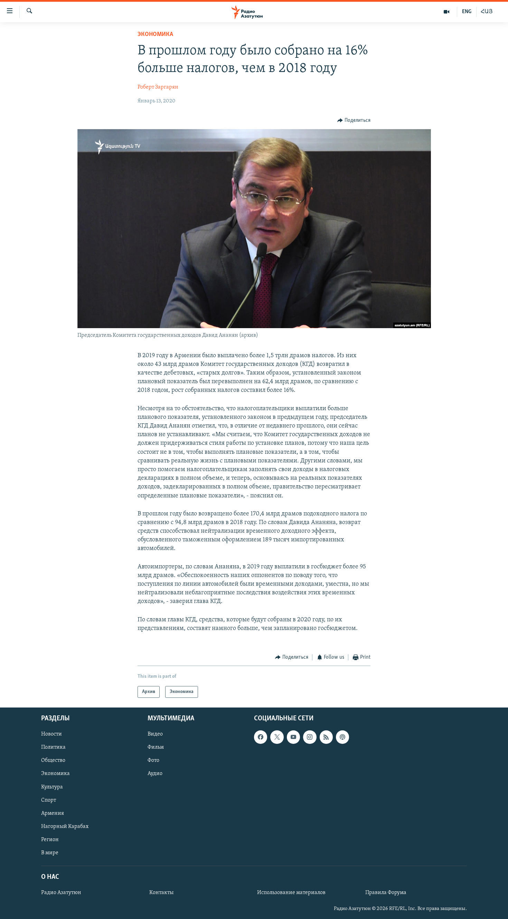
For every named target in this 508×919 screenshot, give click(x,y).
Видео (155, 734)
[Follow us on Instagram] (309, 737)
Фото (153, 761)
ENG (466, 12)
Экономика (155, 34)
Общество (53, 761)
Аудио (155, 774)
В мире (49, 853)
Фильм (156, 747)
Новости (51, 734)
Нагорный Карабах (64, 826)
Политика (53, 747)
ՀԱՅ (487, 12)
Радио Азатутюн (61, 893)
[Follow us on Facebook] (260, 737)
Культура (52, 787)
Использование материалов (291, 893)
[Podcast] (342, 737)
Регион (50, 840)
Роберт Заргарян (158, 87)
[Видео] (446, 12)
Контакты (161, 893)
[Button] (353, 120)
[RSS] (326, 737)
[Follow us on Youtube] (293, 737)
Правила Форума (385, 893)
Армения (52, 813)
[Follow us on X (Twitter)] (276, 737)
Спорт (48, 800)
